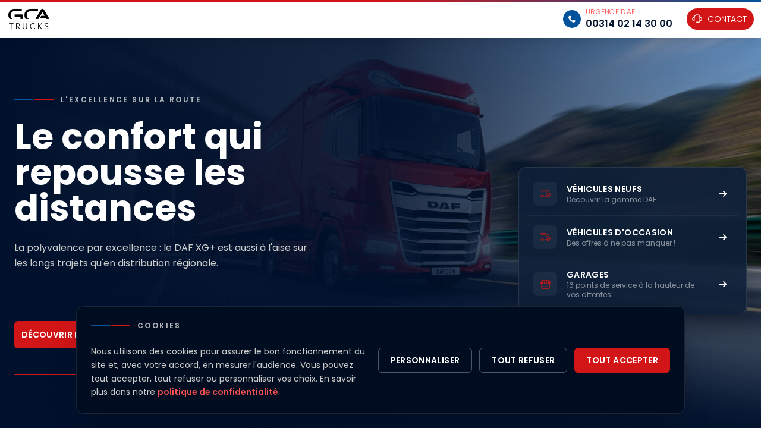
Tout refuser (523, 360)
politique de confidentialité (218, 392)
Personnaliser (425, 360)
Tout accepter (622, 360)
